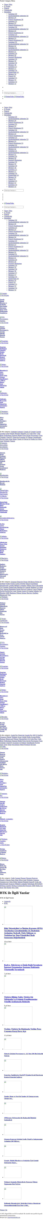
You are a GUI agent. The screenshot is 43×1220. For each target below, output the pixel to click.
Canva (35, 589)
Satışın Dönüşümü (10, 589)
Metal (22, 745)
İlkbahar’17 (12, 68)
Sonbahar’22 (12, 42)
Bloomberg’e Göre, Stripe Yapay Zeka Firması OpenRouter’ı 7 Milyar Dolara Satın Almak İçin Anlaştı (4, 379)
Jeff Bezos (31, 582)
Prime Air (38, 582)
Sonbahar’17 (12, 67)
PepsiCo (3, 880)
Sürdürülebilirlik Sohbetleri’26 (18, 16)
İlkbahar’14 (12, 84)
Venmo (19, 591)
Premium (27, 745)
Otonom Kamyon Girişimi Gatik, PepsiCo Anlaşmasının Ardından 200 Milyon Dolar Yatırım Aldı (4, 761)
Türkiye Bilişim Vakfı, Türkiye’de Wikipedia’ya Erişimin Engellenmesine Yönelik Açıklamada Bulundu (20, 999)
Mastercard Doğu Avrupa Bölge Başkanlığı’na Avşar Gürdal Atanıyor (4, 632)
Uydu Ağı (38, 882)
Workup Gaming (5, 886)
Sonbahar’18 (12, 63)
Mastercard (3, 595)
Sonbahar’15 (12, 78)
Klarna (9, 887)
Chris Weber (13, 882)
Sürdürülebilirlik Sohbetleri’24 (18, 29)
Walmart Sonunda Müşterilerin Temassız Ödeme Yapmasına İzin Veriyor (3, 608)
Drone (25, 582)
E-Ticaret (7, 6)
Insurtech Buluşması (15, 57)
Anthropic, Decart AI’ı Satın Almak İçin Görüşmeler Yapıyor (3, 403)
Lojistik (11, 585)
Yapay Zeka (8, 4)
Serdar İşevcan (21, 589)
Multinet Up (35, 587)
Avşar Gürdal (22, 737)
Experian (22, 437)
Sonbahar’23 (12, 35)
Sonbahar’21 (12, 48)
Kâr (5, 887)
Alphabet (14, 432)
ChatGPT (9, 437)
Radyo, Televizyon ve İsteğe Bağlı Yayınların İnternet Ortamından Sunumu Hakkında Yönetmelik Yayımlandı (23, 967)
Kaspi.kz (12, 884)
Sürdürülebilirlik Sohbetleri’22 (18, 44)
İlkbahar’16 (12, 74)
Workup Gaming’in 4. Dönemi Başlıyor (3, 851)
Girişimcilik (8, 10)
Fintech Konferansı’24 (15, 33)
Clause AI (20, 439)
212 (28, 433)
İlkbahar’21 (12, 52)
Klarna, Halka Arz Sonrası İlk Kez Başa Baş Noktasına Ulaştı (3, 869)
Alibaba (36, 591)
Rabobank (31, 884)
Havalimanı (16, 745)
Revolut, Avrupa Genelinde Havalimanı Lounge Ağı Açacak (3, 727)
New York (15, 887)
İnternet (20, 882)
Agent (24, 591)
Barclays (29, 593)
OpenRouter (37, 437)
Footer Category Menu (7, 1)
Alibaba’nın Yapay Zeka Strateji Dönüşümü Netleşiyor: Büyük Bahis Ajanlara (3, 548)
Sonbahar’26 (12, 14)
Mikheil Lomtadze (20, 585)
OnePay (40, 735)
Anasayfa (7, 901)
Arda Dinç (32, 433)
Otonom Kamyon (32, 878)
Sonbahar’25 (12, 21)
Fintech (6, 8)
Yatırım (12, 441)
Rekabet (23, 433)
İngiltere (35, 593)
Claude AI (26, 432)
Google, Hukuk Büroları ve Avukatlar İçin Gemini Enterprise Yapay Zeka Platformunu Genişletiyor (4, 306)
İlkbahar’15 (12, 80)
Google (38, 432)
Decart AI (27, 439)
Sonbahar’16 (12, 70)
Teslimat (3, 584)
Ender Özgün (10, 584)
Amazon (13, 582)
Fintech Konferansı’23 (15, 40)
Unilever (29, 589)
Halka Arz (34, 439)
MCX (35, 735)
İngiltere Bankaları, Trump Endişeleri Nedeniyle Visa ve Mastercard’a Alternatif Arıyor (4, 570)
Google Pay (29, 735)
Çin (40, 591)
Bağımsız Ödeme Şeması (18, 593)
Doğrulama (7, 435)
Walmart (14, 737)
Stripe (15, 439)
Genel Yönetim (20, 584)
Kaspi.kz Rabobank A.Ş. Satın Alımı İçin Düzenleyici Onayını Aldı (3, 830)
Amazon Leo (4, 882)
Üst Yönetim (4, 587)
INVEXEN (38, 884)
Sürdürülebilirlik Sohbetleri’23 (18, 36)
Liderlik (27, 587)
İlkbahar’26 (12, 18)
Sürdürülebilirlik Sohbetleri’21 (18, 50)
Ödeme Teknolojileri (20, 739)
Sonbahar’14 (12, 82)
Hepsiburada (4, 585)
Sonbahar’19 (12, 59)
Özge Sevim (26, 435)
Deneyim (16, 437)
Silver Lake (22, 880)
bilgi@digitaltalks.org (14, 1217)
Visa (9, 595)
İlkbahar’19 (12, 61)
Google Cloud (4, 433)
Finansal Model (17, 435)
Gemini (33, 432)
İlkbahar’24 (12, 31)
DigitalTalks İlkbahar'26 (17, 587)
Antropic (20, 432)
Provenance (35, 435)
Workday (7, 441)
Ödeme (30, 437)
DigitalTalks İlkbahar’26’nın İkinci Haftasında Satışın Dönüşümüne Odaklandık (4, 507)
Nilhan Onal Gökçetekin (35, 585)
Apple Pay (14, 735)
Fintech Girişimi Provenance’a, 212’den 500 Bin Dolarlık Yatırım (4, 332)
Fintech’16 (11, 76)
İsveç (1, 887)
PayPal (2, 439)
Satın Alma (8, 439)
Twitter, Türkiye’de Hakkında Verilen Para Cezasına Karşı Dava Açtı (22, 1030)
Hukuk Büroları (15, 433)
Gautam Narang (20, 878)
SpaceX (31, 882)
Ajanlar (30, 591)
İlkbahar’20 (12, 55)
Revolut (33, 745)
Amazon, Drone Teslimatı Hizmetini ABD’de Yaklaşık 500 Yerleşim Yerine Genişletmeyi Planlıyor (4, 461)
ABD (7, 593)
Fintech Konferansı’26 (15, 19)
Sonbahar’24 (12, 27)
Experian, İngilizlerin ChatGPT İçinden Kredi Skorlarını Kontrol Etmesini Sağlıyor (3, 353)
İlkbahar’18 (12, 65)
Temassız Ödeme (5, 737)
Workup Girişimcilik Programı (21, 886)
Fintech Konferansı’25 (15, 25)
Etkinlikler (7, 12)
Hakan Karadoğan (32, 584)
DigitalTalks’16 (13, 72)
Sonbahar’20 (12, 53)
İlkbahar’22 (12, 46)
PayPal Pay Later (10, 591)
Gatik (13, 878)
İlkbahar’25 (12, 23)
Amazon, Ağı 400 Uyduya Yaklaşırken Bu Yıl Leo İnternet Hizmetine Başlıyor (3, 807)
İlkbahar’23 (12, 38)
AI (26, 437)
